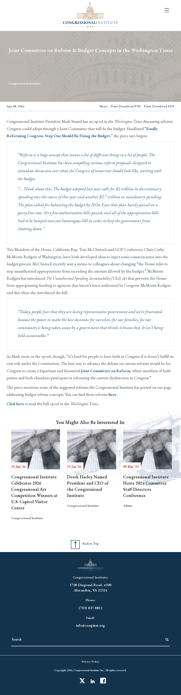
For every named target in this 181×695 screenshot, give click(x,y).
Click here (15, 403)
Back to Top (90, 543)
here (112, 394)
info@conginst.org (90, 625)
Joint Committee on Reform (105, 370)
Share (104, 106)
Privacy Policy (91, 661)
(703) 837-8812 (90, 608)
